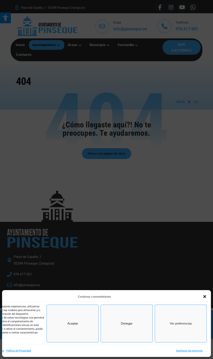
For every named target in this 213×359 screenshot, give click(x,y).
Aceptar (72, 323)
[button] (205, 296)
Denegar (127, 323)
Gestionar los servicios (189, 350)
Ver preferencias (181, 323)
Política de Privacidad (18, 350)
